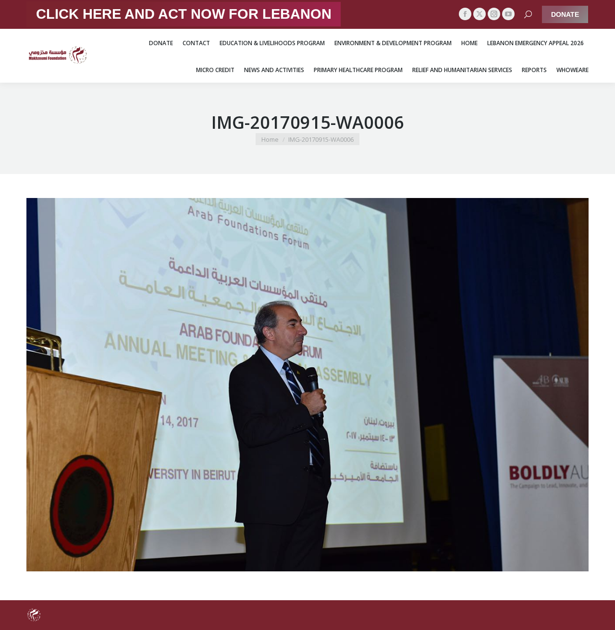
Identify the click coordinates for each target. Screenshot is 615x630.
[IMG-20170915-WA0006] (307, 384)
